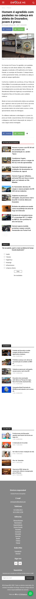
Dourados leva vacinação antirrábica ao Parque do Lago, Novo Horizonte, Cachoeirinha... (22, 379)
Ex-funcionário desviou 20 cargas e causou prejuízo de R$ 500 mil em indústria (23, 189)
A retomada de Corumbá (20, 443)
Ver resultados (18, 275)
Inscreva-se (29, 578)
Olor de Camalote (18, 460)
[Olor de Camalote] (6, 463)
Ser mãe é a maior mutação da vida (23, 451)
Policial (9, 8)
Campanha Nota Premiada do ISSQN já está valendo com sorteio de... (23, 389)
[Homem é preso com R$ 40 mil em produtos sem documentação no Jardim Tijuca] (6, 149)
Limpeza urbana (11, 268)
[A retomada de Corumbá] (6, 445)
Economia (18, 531)
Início (3, 8)
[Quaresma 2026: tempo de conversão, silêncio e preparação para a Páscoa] (6, 471)
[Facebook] (16, 563)
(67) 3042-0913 (18, 510)
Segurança (9, 260)
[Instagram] (20, 563)
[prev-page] (3, 235)
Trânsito (8, 257)
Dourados (18, 529)
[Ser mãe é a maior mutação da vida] (6, 454)
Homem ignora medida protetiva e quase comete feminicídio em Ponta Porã (21, 228)
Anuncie (18, 553)
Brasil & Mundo (18, 525)
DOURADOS (6, 346)
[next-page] (6, 235)
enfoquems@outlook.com (18, 502)
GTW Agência (23, 594)
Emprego (8, 262)
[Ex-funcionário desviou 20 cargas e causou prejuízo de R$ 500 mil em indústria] (6, 189)
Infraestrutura (10, 265)
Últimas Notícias (18, 520)
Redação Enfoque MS (9, 25)
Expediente (18, 551)
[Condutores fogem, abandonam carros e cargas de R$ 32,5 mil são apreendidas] (6, 160)
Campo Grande (18, 527)
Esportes (18, 536)
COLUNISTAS (7, 429)
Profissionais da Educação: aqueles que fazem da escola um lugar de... (23, 435)
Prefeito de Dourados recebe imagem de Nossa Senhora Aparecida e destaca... (21, 352)
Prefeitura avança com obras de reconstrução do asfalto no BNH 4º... (22, 361)
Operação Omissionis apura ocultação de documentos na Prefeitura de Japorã (22, 169)
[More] (27, 29)
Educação (18, 534)
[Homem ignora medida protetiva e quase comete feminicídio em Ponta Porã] (6, 228)
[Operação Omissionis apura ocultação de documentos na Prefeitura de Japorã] (6, 169)
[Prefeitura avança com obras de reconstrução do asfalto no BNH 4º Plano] (6, 362)
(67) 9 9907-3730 (18, 512)
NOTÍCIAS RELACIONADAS (10, 142)
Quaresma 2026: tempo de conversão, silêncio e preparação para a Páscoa (23, 471)
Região (18, 538)
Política (18, 540)
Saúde (8, 254)
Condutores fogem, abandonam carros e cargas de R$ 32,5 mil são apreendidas (23, 160)
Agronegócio (18, 522)
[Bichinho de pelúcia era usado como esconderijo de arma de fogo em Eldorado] (6, 208)
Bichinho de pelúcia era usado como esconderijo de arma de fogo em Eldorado (22, 209)
